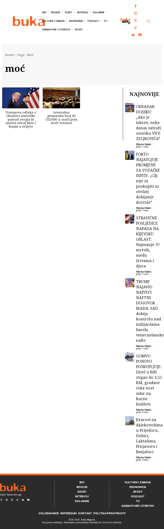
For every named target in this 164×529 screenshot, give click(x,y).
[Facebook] (136, 6)
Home (9, 55)
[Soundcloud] (133, 35)
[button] (148, 21)
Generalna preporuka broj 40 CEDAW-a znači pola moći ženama (61, 117)
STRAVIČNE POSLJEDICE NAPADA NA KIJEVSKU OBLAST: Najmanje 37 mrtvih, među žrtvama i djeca (148, 241)
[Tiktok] (136, 28)
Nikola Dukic (144, 144)
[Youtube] (140, 35)
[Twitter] (136, 21)
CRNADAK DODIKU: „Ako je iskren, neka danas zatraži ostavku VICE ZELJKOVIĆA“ (148, 122)
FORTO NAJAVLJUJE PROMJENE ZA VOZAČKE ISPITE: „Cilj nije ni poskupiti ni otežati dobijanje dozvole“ (148, 178)
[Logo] (29, 21)
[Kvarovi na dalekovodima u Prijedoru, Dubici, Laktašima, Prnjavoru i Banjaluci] (129, 420)
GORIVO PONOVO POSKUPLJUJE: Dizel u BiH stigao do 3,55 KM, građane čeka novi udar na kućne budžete (149, 380)
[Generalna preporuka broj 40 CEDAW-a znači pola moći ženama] (61, 97)
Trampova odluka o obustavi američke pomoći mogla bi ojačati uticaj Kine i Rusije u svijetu (20, 119)
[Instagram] (136, 13)
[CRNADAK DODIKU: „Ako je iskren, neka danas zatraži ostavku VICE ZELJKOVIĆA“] (129, 107)
